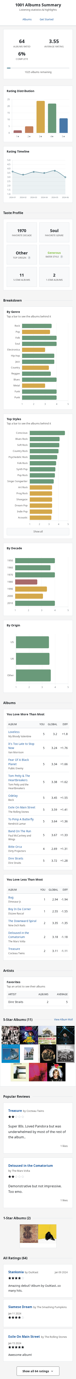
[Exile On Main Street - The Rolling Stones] (11, 1035)
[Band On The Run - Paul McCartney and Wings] (47, 1053)
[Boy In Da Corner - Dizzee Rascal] (47, 1233)
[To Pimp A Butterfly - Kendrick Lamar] (65, 1053)
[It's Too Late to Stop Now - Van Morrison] (65, 1035)
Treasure (14, 949)
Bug (10, 897)
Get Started (47, 19)
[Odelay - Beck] (47, 1035)
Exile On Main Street (21, 807)
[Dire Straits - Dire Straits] (20, 1072)
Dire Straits (15, 858)
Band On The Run (19, 831)
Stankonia (16, 1272)
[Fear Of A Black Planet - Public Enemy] (29, 1035)
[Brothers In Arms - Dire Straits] (11, 1053)
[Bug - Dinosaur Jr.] (29, 1233)
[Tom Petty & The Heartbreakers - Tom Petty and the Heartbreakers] (56, 1072)
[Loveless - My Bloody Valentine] (38, 1072)
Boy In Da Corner (19, 909)
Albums (27, 19)
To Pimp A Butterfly (21, 819)
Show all (38, 531)
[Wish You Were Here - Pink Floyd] (29, 1053)
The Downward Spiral (22, 921)
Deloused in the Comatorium (18, 935)
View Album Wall (63, 1019)
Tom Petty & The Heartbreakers (19, 778)
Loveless (14, 732)
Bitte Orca (15, 847)
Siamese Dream (20, 1307)
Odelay (13, 796)
